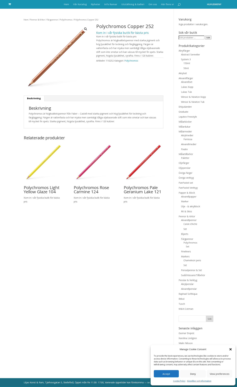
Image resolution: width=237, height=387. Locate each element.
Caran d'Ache (190, 223)
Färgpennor (52, 19)
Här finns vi (167, 4)
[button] (230, 349)
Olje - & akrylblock (190, 206)
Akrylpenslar (187, 284)
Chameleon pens (192, 260)
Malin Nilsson (186, 343)
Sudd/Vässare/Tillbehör (193, 275)
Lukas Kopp (187, 86)
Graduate (183, 111)
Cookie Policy (179, 381)
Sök (208, 37)
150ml (186, 63)
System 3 (186, 59)
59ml (186, 68)
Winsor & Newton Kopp (193, 96)
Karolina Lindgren (188, 338)
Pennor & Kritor (37, 19)
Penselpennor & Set (191, 270)
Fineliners (186, 251)
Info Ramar (110, 4)
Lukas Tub (186, 91)
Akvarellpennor (189, 220)
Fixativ (184, 149)
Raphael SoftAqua (188, 293)
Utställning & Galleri (132, 4)
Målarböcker (185, 121)
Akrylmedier (187, 135)
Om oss (152, 4)
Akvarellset (186, 81)
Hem (66, 4)
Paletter (185, 157)
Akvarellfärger (186, 78)
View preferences (219, 373)
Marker (184, 201)
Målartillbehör (186, 154)
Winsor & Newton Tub (192, 101)
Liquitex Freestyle (188, 116)
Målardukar (184, 126)
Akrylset (183, 73)
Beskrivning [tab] (34, 98)
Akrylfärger (184, 50)
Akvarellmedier (188, 144)
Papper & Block (187, 192)
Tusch (182, 303)
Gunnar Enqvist (186, 333)
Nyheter (95, 4)
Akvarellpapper (188, 196)
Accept (166, 373)
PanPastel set (186, 182)
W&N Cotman (186, 308)
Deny (193, 373)
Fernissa (187, 139)
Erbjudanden (185, 106)
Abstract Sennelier (190, 54)
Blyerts (184, 233)
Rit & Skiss (186, 211)
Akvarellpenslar (189, 288)
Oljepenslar (184, 167)
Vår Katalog (80, 4)
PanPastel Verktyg (188, 187)
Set (185, 228)
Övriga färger (185, 172)
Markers (185, 256)
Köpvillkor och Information (199, 381)
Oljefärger (184, 162)
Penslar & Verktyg (188, 280)
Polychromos (66, 19)
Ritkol (181, 298)
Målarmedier (185, 131)
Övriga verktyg (186, 177)
